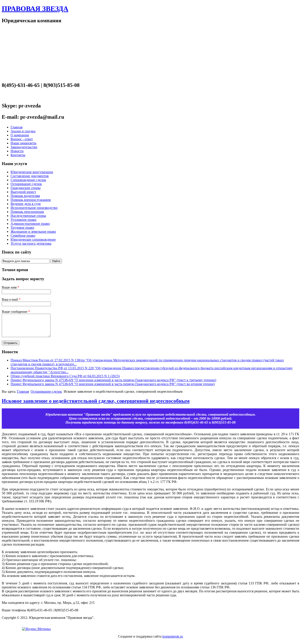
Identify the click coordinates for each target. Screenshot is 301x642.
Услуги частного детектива (31, 243)
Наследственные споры (28, 216)
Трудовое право (22, 227)
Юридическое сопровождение (33, 239)
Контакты (18, 155)
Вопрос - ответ (22, 139)
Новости (17, 151)
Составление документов (30, 176)
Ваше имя (10, 287)
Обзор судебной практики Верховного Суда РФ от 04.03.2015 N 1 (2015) (65, 376)
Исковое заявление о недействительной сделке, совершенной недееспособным (96, 401)
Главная (16, 127)
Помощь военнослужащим (31, 200)
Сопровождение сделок (28, 180)
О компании (20, 135)
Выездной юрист (23, 192)
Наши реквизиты (23, 143)
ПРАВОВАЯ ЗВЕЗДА (35, 9)
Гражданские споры (26, 188)
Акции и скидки (23, 131)
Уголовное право (23, 220)
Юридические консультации (32, 172)
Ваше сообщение (16, 311)
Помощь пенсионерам (27, 212)
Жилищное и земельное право (33, 231)
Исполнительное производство (34, 208)
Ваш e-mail (11, 299)
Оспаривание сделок (26, 184)
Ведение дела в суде (26, 204)
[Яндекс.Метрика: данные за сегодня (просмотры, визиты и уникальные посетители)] (36, 629)
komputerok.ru (172, 636)
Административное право (30, 223)
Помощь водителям (25, 196)
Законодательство (24, 147)
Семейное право (23, 235)
